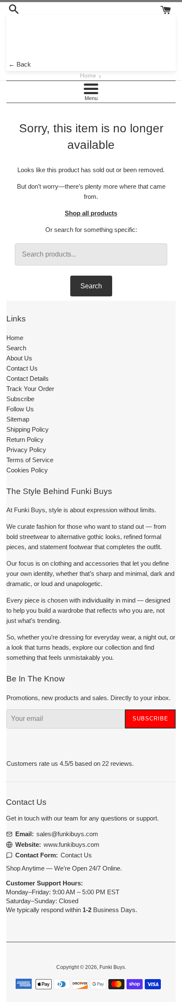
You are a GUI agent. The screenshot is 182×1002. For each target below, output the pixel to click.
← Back (19, 64)
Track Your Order (30, 388)
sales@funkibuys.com (67, 833)
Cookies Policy (27, 470)
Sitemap (17, 419)
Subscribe (20, 398)
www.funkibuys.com (71, 844)
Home (88, 76)
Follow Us (20, 409)
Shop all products (91, 213)
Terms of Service (29, 459)
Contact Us (22, 368)
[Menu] (91, 89)
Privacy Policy (26, 449)
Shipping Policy (27, 429)
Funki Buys (112, 967)
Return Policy (25, 439)
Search (91, 286)
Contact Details (27, 378)
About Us (19, 358)
